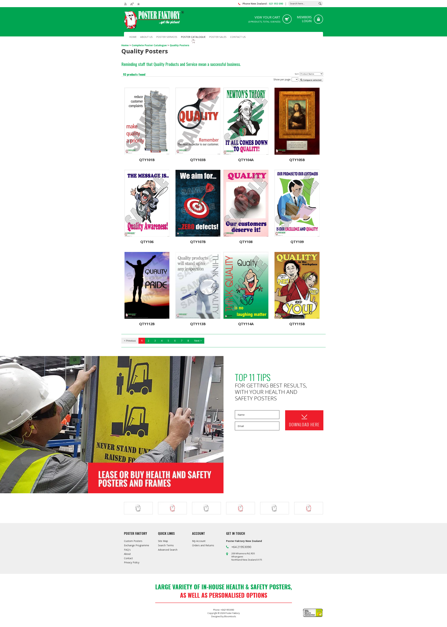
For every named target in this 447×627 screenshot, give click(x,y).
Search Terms (166, 545)
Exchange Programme (136, 545)
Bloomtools (230, 616)
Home (133, 37)
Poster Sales (217, 37)
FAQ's (127, 549)
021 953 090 (276, 3)
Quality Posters (179, 45)
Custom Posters (133, 541)
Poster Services (166, 37)
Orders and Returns (203, 545)
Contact (128, 558)
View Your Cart (264, 19)
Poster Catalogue (193, 37)
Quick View (147, 150)
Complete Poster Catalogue (149, 45)
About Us (146, 37)
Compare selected (312, 80)
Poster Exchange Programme (112, 424)
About (127, 554)
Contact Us (238, 37)
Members (304, 19)
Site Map (163, 541)
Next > (198, 340)
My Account (199, 541)
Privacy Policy (131, 562)
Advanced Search (167, 549)
